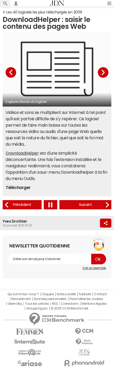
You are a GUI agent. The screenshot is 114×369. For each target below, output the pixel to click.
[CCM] (84, 331)
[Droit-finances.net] (84, 342)
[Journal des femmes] (30, 331)
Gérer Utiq (15, 303)
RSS (55, 303)
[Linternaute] (30, 341)
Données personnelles (50, 299)
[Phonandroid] (84, 363)
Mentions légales (94, 303)
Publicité (85, 294)
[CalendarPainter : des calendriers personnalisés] (22, 204)
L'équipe (48, 294)
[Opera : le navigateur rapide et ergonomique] (85, 204)
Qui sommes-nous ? (23, 294)
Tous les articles (37, 303)
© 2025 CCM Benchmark (69, 308)
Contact (100, 294)
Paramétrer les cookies (86, 299)
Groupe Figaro (37, 308)
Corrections (69, 303)
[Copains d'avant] (30, 352)
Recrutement (21, 299)
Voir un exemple (94, 268)
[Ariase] (30, 363)
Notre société (66, 294)
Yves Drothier (15, 221)
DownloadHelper (22, 153)
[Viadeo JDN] (84, 352)
